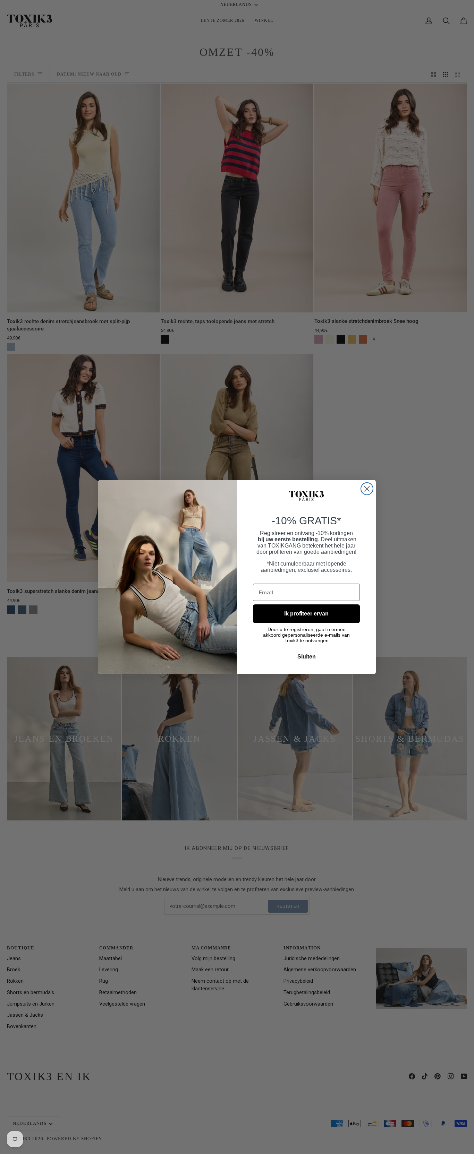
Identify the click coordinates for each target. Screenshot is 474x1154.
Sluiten (306, 657)
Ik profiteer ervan (306, 614)
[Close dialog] (367, 489)
